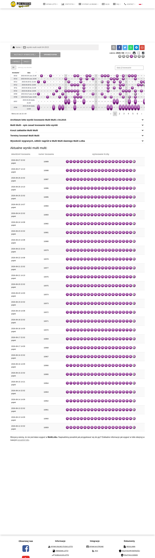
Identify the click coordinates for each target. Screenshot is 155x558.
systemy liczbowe (89, 4)
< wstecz (16, 61)
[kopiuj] (113, 47)
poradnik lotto (23, 440)
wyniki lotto (51, 4)
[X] (125, 47)
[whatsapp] (130, 47)
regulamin (129, 546)
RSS (95, 551)
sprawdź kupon (50, 54)
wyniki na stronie (95, 546)
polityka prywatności (129, 551)
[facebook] (26, 548)
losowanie (15, 73)
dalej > (27, 61)
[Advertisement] (77, 25)
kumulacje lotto (60, 555)
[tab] (77, 119)
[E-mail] (142, 47)
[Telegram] (136, 47)
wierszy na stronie (24, 67)
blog (107, 4)
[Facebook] (119, 47)
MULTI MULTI (24, 54)
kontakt (130, 4)
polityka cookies (129, 555)
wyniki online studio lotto (60, 546)
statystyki (69, 4)
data (28, 73)
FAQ (118, 4)
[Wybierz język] (141, 4)
